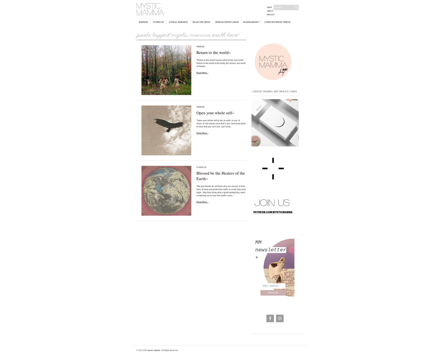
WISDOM (143, 22)
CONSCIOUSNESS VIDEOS (277, 22)
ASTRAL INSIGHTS (178, 22)
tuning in (201, 167)
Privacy (271, 14)
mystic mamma (154, 350)
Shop (269, 7)
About (270, 11)
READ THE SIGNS (201, 22)
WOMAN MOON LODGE (227, 22)
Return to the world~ (213, 52)
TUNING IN (158, 22)
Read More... (202, 73)
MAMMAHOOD (250, 22)
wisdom (200, 46)
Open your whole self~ (215, 112)
